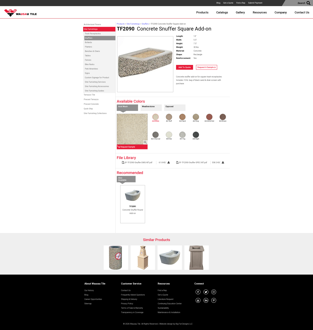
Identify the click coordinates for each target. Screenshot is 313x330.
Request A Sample (205, 67)
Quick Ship (88, 109)
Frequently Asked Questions (133, 295)
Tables (88, 55)
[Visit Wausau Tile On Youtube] (198, 303)
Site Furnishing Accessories (97, 86)
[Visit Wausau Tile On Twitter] (206, 295)
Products (121, 24)
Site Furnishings (91, 29)
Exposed (169, 106)
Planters (88, 47)
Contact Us (126, 290)
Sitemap (88, 303)
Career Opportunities (93, 299)
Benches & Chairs (92, 51)
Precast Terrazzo (91, 99)
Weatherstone (148, 106)
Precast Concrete (91, 104)
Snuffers (88, 38)
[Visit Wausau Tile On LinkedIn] (206, 303)
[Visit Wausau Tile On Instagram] (213, 295)
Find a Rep (240, 3)
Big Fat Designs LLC (184, 324)
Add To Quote (185, 67)
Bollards (88, 42)
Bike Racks (89, 64)
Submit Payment (255, 3)
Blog (218, 3)
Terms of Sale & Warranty (132, 308)
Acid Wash (123, 106)
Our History (89, 290)
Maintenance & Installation (169, 312)
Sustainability (163, 308)
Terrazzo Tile (89, 95)
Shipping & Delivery (129, 299)
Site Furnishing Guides (94, 91)
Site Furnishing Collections (95, 113)
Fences (88, 60)
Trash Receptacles (93, 33)
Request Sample (127, 147)
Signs (87, 73)
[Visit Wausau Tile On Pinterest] (213, 303)
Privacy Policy (127, 303)
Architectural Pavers (92, 24)
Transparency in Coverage (132, 312)
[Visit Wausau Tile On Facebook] (198, 295)
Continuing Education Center (170, 303)
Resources (164, 283)
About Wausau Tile (94, 283)
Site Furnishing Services (95, 82)
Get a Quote (228, 3)
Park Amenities (91, 69)
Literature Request (165, 299)
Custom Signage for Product (97, 77)
